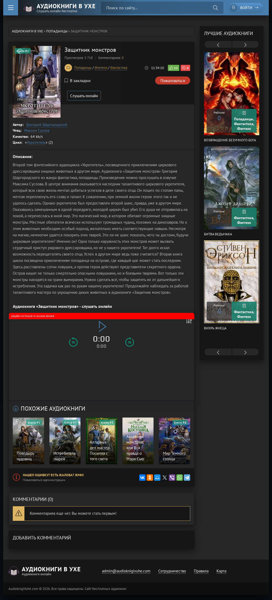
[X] (165, 477)
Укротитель (36, 142)
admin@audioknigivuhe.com (126, 570)
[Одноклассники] (150, 477)
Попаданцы (83, 67)
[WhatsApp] (179, 477)
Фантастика (118, 67)
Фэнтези (101, 67)
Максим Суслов (36, 130)
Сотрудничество (172, 570)
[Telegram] (187, 477)
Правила (201, 570)
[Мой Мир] (157, 477)
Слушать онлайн (84, 95)
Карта (221, 570)
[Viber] (172, 477)
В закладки (80, 80)
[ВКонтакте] (142, 477)
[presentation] (218, 45)
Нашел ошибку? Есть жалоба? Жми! (53, 475)
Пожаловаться (172, 80)
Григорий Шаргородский (46, 124)
